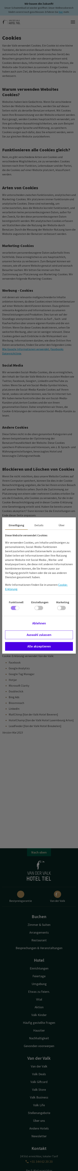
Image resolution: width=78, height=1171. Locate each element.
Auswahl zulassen (39, 635)
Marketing (62, 602)
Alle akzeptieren (39, 646)
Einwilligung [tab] (16, 525)
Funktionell (16, 602)
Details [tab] (38, 525)
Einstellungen (39, 602)
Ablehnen (39, 623)
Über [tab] (62, 525)
